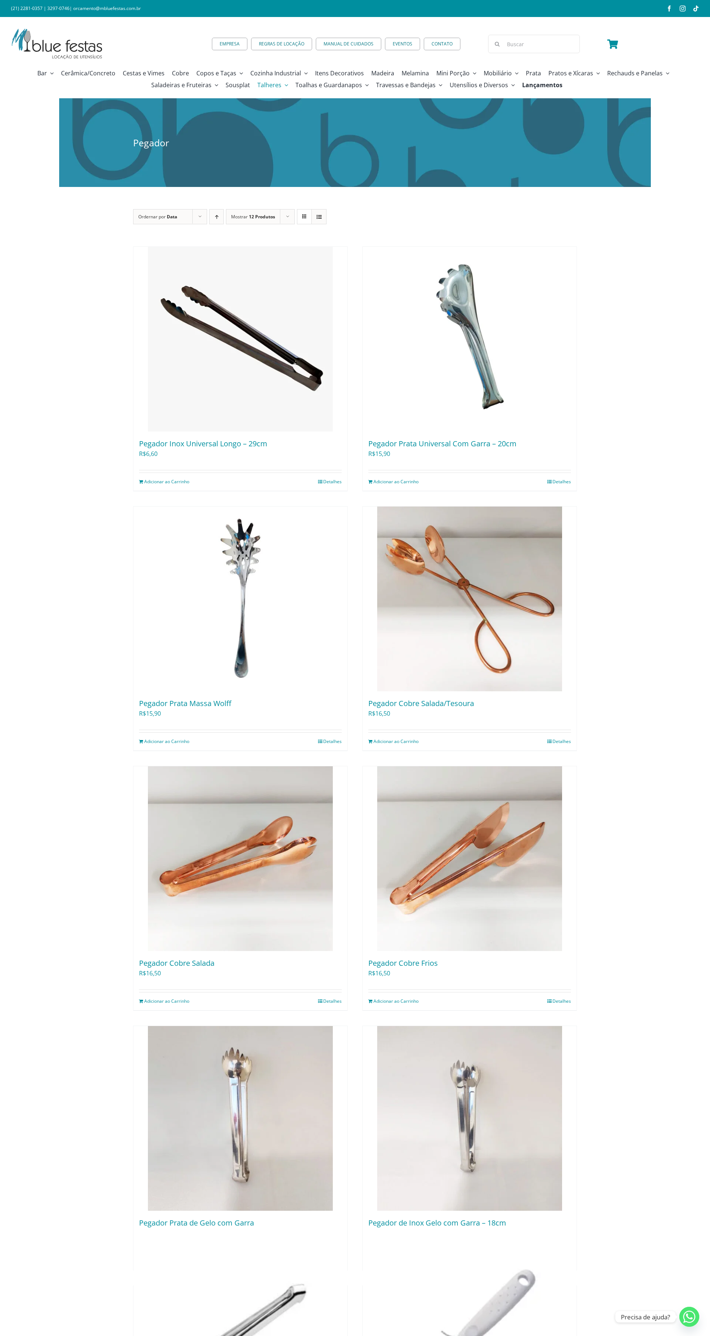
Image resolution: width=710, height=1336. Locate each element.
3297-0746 (58, 8)
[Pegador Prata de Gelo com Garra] (240, 1118)
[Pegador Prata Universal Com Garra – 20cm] (470, 339)
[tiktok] (696, 8)
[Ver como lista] (319, 216)
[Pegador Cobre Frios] (470, 858)
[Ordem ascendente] (216, 216)
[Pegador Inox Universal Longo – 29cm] (240, 339)
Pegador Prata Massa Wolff (185, 703)
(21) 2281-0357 (27, 8)
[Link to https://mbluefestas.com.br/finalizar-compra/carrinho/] (612, 44)
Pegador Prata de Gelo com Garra (196, 1223)
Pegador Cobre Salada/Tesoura (421, 703)
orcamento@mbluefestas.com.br (107, 8)
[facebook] (669, 8)
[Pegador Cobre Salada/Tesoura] (470, 599)
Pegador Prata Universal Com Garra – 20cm (442, 444)
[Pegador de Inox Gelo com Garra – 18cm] (470, 1118)
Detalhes (332, 481)
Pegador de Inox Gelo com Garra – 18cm (437, 1223)
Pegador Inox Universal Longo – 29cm (203, 444)
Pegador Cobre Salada (176, 963)
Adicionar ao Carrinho (166, 481)
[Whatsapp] (689, 1317)
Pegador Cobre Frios (403, 963)
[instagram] (683, 8)
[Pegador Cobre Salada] (240, 858)
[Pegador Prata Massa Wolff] (240, 599)
